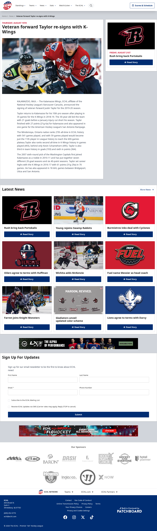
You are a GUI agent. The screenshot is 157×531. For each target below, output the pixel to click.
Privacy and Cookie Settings (78, 510)
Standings (19, 5)
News (42, 5)
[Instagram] (74, 517)
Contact (68, 500)
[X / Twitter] (82, 517)
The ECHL (79, 5)
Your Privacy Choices (73, 507)
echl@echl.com (10, 516)
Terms (97, 504)
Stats (52, 5)
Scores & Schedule (143, 5)
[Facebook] (65, 517)
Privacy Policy (87, 504)
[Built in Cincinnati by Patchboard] (129, 510)
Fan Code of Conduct (83, 500)
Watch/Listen (64, 5)
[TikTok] (91, 517)
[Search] (91, 5)
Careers (88, 507)
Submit (78, 414)
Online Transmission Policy (68, 504)
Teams (31, 5)
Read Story (132, 62)
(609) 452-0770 (10, 513)
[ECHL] (7, 5)
